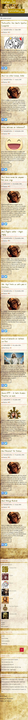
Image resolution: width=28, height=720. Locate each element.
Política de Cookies (5, 693)
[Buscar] (22, 642)
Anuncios (5, 31)
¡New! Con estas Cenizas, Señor (13, 75)
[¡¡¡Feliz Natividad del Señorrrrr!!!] (14, 142)
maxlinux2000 (6, 181)
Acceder (3, 628)
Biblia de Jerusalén (4, 618)
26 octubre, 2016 (17, 340)
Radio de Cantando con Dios (15, 676)
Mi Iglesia (3, 614)
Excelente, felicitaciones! (6, 681)
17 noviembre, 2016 (19, 235)
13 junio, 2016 (18, 498)
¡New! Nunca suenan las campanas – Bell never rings (14, 176)
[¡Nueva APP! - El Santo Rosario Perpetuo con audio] (14, 407)
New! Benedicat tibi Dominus (11, 445)
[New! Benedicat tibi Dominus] (14, 461)
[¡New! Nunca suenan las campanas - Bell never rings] (14, 194)
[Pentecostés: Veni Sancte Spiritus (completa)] (14, 42)
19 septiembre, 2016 (19, 449)
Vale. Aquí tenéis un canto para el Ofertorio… (14, 282)
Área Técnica (6, 343)
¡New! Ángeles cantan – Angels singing (12, 230)
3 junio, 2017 (18, 29)
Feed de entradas (5, 630)
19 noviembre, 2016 (17, 181)
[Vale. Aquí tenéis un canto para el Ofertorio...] (14, 300)
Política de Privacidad (6, 690)
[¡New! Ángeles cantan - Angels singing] (14, 248)
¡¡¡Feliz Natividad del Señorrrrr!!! (13, 126)
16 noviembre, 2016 (19, 287)
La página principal (6, 18)
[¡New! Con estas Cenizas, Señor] (14, 91)
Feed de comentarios (5, 633)
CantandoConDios (7, 29)
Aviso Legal (3, 688)
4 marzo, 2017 (18, 78)
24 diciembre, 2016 (19, 129)
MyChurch (3, 616)
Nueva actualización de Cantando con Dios (13, 335)
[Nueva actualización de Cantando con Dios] (14, 353)
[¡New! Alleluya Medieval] (14, 510)
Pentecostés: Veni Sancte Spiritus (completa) (14, 24)
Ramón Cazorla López (6, 673)
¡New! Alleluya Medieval (9, 494)
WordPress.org (4, 635)
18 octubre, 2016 (17, 394)
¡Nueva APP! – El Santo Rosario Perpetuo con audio (13, 389)
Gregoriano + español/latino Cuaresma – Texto (18, 678)
